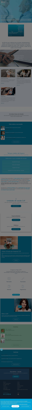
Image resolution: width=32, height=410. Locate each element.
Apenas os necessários (25, 406)
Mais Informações (24, 404)
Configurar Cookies (5, 406)
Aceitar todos (15, 406)
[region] (16, 404)
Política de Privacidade (18, 404)
